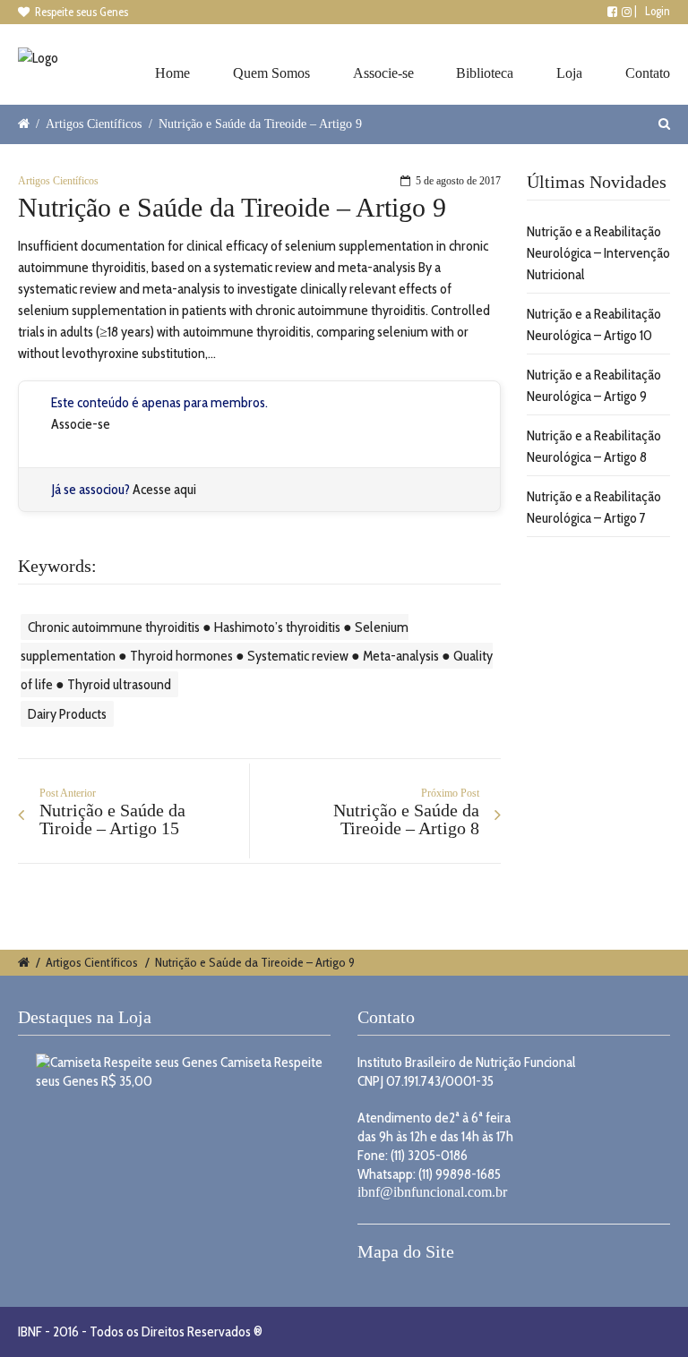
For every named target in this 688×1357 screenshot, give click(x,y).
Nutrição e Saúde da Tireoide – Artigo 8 (406, 819)
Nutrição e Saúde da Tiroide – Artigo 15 (112, 819)
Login (657, 11)
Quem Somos (271, 73)
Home (172, 73)
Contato (647, 73)
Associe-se (383, 73)
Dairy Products (67, 713)
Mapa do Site (405, 1251)
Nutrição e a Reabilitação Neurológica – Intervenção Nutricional (598, 253)
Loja (569, 73)
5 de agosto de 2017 (458, 181)
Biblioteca (484, 73)
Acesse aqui (164, 489)
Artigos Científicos (94, 123)
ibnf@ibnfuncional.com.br (432, 1191)
